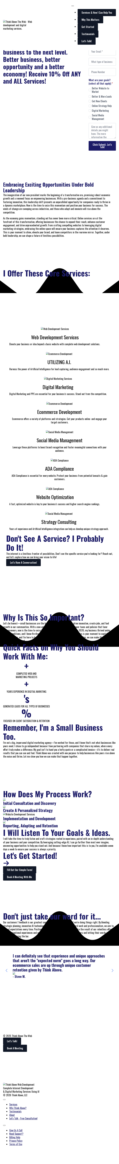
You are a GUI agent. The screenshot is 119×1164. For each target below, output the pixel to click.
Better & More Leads (102, 96)
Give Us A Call (15, 1130)
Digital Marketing (100, 110)
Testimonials (15, 1111)
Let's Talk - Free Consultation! (23, 1118)
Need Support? (16, 1134)
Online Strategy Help (102, 106)
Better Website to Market (100, 90)
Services (13, 1104)
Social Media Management (98, 117)
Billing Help (14, 1137)
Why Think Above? (17, 1108)
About (12, 1115)
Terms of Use (15, 1144)
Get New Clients (99, 101)
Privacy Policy (15, 1141)
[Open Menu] (72, 5)
